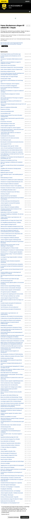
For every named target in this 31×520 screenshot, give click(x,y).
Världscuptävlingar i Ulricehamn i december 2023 (11, 477)
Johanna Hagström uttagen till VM (8, 125)
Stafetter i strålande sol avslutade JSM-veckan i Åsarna (12, 356)
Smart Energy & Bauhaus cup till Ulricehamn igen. (11, 54)
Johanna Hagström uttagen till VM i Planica (9, 297)
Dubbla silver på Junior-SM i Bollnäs (8, 65)
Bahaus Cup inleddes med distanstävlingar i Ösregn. (11, 397)
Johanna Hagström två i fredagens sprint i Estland (11, 386)
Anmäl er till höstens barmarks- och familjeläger (10, 490)
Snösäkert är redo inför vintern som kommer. (10, 137)
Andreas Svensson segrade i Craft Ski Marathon (10, 289)
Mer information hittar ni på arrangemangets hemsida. (12, 42)
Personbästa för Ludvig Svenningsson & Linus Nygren (12, 399)
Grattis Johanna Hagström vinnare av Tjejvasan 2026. (11, 69)
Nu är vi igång (3, 449)
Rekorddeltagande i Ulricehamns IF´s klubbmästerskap (12, 249)
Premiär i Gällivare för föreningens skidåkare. (10, 207)
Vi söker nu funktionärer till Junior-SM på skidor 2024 (11, 233)
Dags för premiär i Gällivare (6, 459)
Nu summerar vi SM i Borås (6, 121)
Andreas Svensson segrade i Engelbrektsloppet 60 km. (12, 380)
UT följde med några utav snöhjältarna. (9, 447)
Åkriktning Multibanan (5, 170)
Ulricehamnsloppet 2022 (6, 426)
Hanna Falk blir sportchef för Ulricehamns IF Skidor (11, 327)
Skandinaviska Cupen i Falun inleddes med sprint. (11, 424)
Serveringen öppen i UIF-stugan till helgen (9, 76)
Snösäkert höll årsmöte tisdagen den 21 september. (11, 482)
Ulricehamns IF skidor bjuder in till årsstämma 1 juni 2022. (12, 340)
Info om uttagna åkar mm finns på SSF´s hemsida (11, 44)
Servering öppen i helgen (6, 78)
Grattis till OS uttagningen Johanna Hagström (10, 83)
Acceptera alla (24, 517)
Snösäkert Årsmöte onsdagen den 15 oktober (10, 93)
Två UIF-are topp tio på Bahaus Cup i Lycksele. (10, 295)
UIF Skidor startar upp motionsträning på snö (10, 201)
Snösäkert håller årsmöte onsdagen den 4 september (12, 152)
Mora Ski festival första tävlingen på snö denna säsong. (12, 475)
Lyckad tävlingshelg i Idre (6, 205)
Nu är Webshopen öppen (6, 139)
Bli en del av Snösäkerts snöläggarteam (9, 85)
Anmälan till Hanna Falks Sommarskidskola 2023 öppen (12, 228)
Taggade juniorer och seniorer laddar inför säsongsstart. (12, 465)
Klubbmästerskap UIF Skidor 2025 (8, 123)
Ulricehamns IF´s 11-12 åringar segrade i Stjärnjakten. (12, 251)
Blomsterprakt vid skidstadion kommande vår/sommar (12, 141)
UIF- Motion (3, 96)
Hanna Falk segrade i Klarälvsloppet (8, 484)
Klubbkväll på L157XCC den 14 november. (9, 212)
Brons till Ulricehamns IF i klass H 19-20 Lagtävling (11, 185)
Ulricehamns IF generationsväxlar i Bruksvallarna (10, 443)
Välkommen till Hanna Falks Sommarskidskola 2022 (11, 338)
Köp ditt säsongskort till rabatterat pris (9, 453)
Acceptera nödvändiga (13, 517)
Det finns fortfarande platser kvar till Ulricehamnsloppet (12, 408)
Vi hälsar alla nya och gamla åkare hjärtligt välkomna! (11, 318)
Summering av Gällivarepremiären (7, 457)
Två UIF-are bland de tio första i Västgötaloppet (10, 382)
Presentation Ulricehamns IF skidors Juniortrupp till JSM (12, 187)
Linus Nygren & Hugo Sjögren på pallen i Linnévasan (11, 257)
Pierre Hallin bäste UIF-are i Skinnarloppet (9, 372)
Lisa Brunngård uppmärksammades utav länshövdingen (12, 461)
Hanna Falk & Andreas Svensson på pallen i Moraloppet (12, 403)
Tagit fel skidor (4, 259)
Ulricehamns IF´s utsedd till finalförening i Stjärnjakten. (12, 264)
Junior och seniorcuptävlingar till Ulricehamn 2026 (11, 148)
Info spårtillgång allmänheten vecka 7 (8, 189)
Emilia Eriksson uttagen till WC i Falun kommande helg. (12, 67)
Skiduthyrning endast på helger (7, 358)
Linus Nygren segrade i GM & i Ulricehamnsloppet (11, 401)
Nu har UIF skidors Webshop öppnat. (8, 235)
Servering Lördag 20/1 (5, 193)
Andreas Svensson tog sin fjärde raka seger (10, 278)
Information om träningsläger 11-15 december (10, 486)
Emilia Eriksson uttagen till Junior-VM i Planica (10, 191)
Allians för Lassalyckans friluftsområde (9, 107)
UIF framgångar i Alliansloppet (7, 494)
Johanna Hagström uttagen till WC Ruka (9, 455)
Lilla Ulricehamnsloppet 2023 (7, 280)
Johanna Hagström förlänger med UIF (8, 224)
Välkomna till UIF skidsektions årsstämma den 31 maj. (12, 226)
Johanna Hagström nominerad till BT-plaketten (10, 203)
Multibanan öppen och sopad (7, 172)
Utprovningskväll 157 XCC (6, 144)
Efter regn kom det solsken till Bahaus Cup (9, 395)
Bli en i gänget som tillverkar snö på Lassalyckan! (11, 320)
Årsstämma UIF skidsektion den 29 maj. (9, 160)
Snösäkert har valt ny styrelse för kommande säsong (11, 316)
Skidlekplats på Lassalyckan (6, 325)
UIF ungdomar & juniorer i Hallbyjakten (8, 291)
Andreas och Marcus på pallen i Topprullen (9, 496)
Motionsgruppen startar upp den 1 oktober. (10, 146)
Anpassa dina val (5, 514)
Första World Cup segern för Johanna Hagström (11, 127)
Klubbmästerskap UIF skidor (6, 177)
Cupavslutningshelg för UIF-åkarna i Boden (9, 247)
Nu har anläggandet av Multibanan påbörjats (10, 237)
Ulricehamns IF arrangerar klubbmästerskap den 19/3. (12, 181)
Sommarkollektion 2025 (5, 113)
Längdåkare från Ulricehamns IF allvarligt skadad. (11, 168)
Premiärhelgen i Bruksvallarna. (7, 305)
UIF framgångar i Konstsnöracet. (7, 428)
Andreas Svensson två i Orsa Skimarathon (9, 384)
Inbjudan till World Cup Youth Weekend (9, 195)
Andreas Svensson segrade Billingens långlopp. (11, 285)
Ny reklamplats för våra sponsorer (8, 135)
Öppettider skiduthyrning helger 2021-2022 (9, 437)
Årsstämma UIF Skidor (5, 109)
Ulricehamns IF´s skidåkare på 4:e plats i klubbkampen (12, 179)
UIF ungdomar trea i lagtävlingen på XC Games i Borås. (12, 293)
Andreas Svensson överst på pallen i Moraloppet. (11, 287)
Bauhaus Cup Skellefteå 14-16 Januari (8, 416)
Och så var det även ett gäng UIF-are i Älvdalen (10, 439)
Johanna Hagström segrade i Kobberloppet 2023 (11, 239)
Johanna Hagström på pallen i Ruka (8, 451)
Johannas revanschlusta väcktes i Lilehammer (10, 445)
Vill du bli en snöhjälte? (5, 463)
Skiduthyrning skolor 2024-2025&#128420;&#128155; (12, 150)
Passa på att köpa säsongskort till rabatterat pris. (11, 309)
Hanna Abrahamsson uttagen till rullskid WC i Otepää (11, 499)
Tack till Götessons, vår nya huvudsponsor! (9, 307)
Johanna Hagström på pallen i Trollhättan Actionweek (12, 492)
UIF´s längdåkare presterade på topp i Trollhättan (11, 222)
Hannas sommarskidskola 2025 (7, 111)
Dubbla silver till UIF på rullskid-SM (8, 501)
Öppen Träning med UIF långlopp (7, 467)
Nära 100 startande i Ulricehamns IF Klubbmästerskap (12, 354)
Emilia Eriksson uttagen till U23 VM (8, 71)
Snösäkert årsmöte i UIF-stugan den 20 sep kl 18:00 (11, 220)
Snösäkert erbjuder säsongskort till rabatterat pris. (11, 303)
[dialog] (15, 512)
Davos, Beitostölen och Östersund (8, 441)
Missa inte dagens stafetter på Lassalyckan (10, 183)
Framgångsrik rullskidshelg (6, 488)
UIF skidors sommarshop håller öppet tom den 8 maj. (12, 345)
